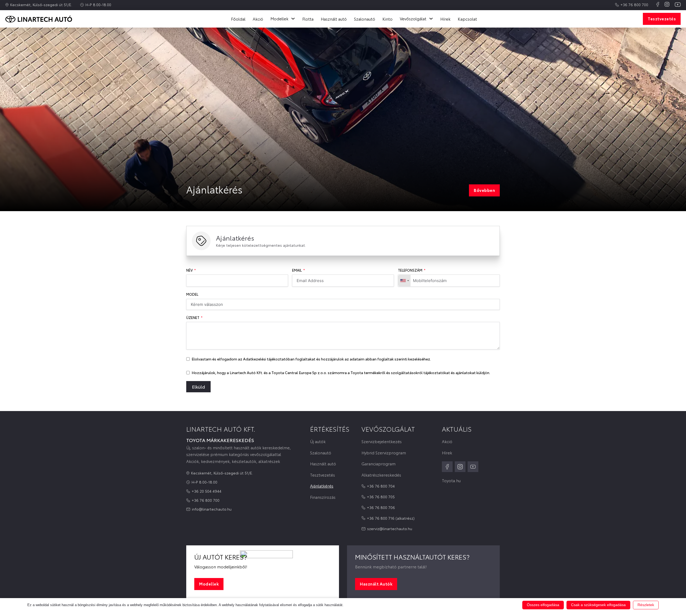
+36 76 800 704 (381, 486)
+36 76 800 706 (381, 507)
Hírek (445, 18)
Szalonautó (364, 18)
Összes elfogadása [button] (543, 605)
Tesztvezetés (662, 18)
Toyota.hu (451, 480)
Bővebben (484, 190)
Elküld (198, 387)
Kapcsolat (467, 18)
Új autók (318, 441)
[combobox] (404, 280)
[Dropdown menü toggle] (293, 19)
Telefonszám (410, 270)
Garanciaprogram (378, 463)
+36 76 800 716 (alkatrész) (391, 518)
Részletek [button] (645, 605)
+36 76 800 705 (381, 496)
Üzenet (192, 317)
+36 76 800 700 (634, 4)
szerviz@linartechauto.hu (389, 528)
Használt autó (334, 18)
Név (189, 270)
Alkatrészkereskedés (381, 474)
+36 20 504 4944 (206, 491)
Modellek (209, 583)
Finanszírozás (322, 497)
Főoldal (238, 18)
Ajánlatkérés (321, 485)
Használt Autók (376, 583)
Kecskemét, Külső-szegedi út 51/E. (41, 4)
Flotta (308, 18)
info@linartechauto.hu (212, 509)
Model (192, 294)
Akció (258, 18)
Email (297, 270)
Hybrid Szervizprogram (383, 452)
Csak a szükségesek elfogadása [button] (598, 605)
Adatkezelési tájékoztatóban (268, 358)
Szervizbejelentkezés (381, 441)
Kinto (387, 18)
